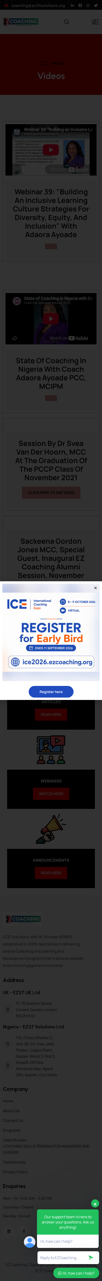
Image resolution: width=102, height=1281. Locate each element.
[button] (95, 588)
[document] (51, 640)
